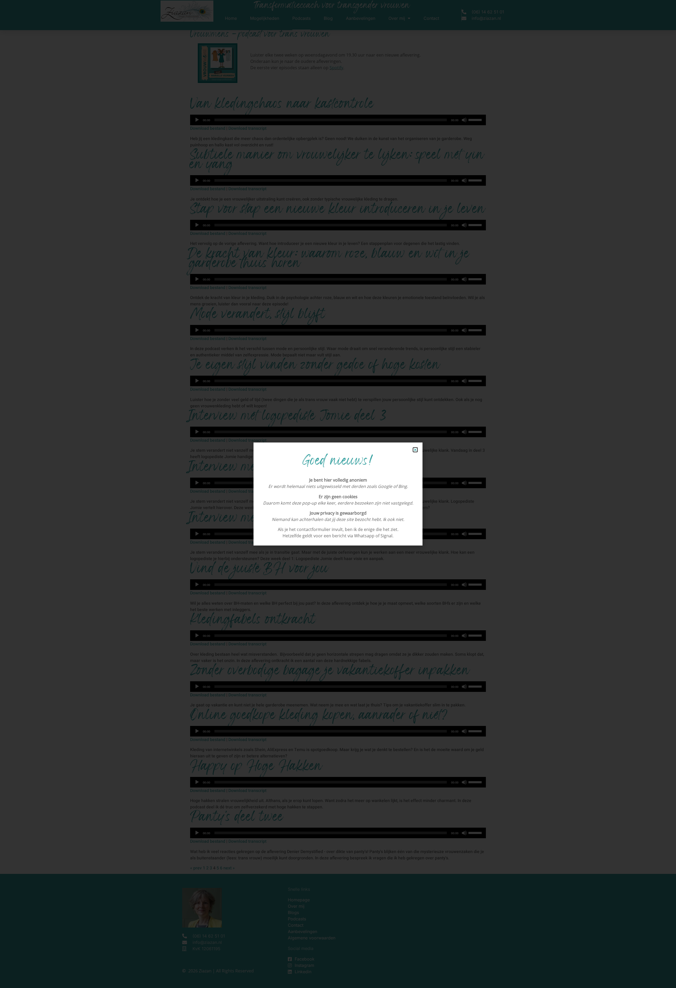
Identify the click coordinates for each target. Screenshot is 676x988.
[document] (338, 494)
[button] (415, 450)
